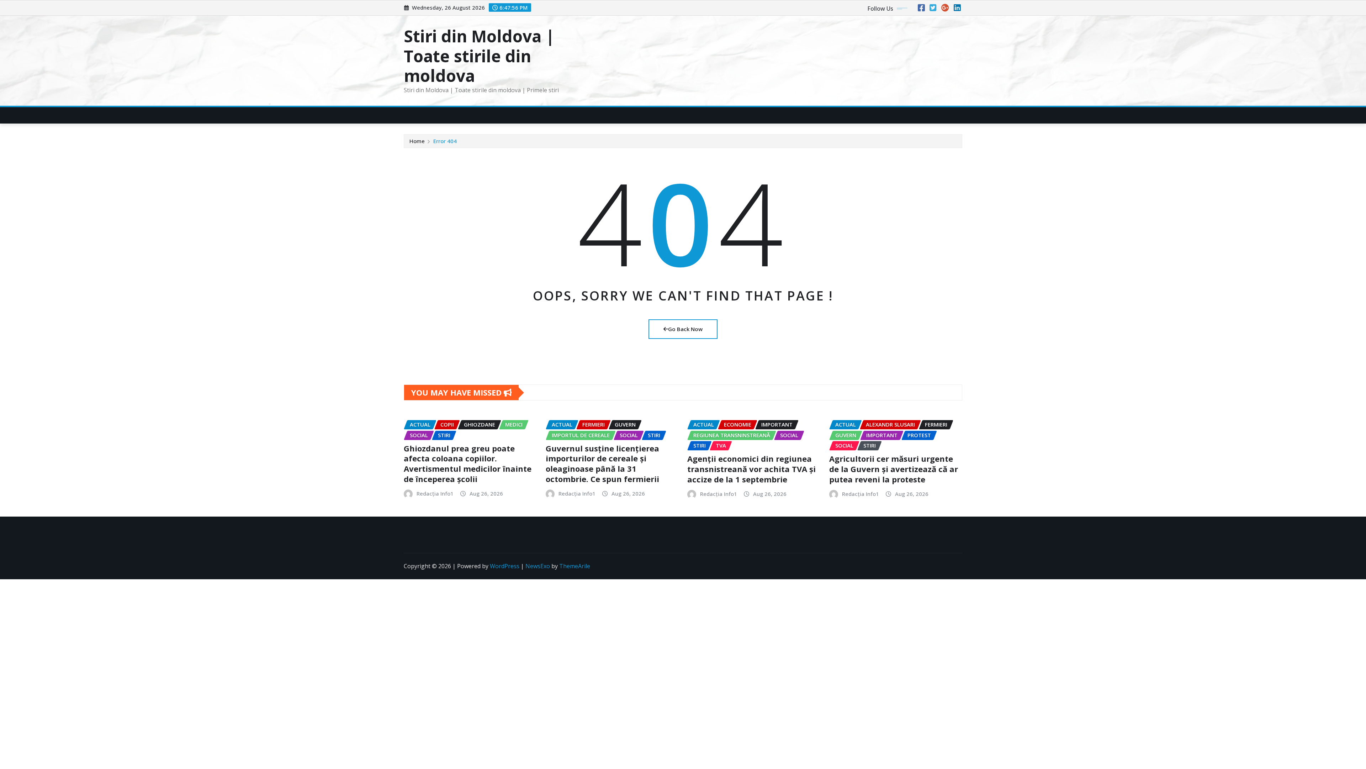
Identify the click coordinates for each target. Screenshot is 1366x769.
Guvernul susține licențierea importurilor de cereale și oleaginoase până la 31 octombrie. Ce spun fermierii (602, 463)
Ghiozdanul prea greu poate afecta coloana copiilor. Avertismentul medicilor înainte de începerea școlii (467, 463)
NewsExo (537, 566)
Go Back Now (685, 329)
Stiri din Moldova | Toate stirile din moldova (479, 55)
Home (417, 141)
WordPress (504, 566)
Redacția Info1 (435, 493)
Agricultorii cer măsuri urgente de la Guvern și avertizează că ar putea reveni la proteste (893, 468)
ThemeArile (574, 566)
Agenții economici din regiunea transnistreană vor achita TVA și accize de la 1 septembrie (751, 468)
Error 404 (445, 141)
